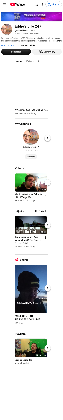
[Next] (47, 138)
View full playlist (22, 363)
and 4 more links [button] (28, 45)
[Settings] (42, 4)
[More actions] (45, 195)
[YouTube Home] (17, 4)
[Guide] (4, 4)
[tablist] (31, 61)
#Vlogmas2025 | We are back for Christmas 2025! (31, 110)
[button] (43, 61)
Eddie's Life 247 (21, 243)
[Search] (36, 4)
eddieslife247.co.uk (11, 45)
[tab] (18, 61)
